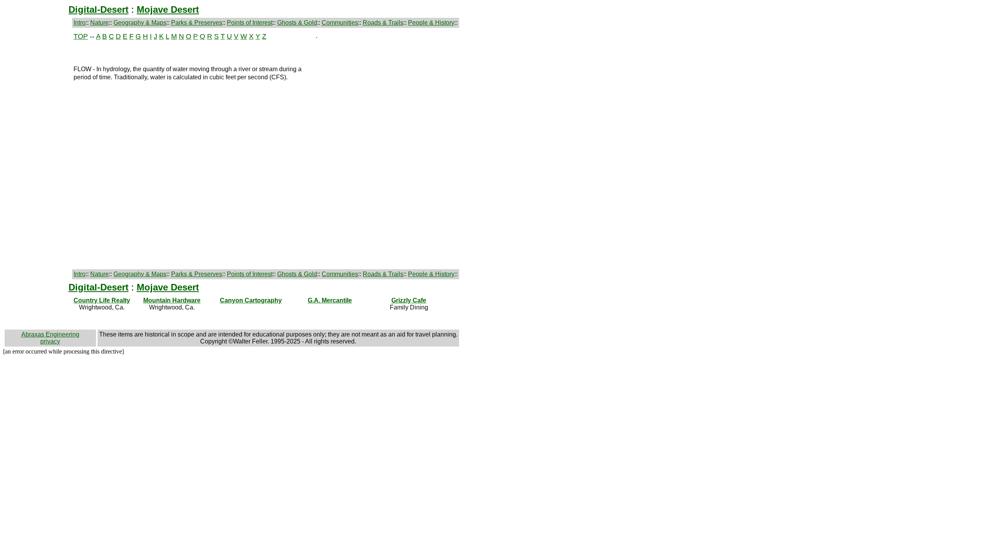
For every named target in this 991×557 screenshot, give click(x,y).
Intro (80, 22)
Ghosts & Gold (297, 22)
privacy (50, 341)
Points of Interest (250, 22)
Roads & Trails (383, 22)
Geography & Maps (139, 22)
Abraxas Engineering (50, 334)
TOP (81, 36)
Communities (340, 22)
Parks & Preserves (196, 22)
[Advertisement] (37, 148)
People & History (431, 22)
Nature (99, 22)
